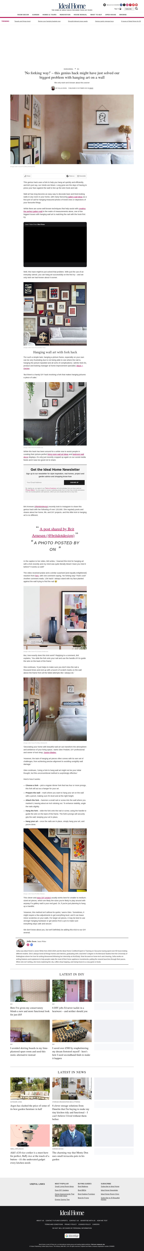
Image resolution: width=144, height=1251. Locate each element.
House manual (68, 68)
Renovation (65, 15)
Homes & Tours (49, 15)
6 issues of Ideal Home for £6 (131, 21)
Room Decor (23, 15)
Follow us (71, 176)
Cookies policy (84, 1224)
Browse (123, 15)
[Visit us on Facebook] (121, 5)
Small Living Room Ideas (64, 1186)
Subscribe (128, 9)
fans (37, 576)
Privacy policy (71, 1224)
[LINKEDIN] (32, 944)
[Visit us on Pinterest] (130, 5)
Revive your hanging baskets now (49, 21)
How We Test (102, 1220)
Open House (110, 15)
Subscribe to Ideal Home (110, 1186)
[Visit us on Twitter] (124, 5)
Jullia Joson (62, 88)
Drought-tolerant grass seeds (78, 21)
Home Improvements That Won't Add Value (64, 1195)
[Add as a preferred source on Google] (72, 1235)
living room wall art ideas (58, 454)
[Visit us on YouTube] (136, 5)
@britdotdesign (41, 507)
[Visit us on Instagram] (127, 5)
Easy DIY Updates (62, 1190)
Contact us (74, 1220)
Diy (78, 68)
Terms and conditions (54, 1224)
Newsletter (83, 176)
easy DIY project (44, 898)
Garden (35, 15)
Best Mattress (83, 1186)
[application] (55, 244)
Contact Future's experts (57, 1220)
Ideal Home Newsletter (109, 1190)
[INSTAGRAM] (28, 944)
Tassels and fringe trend (22, 21)
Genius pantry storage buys (104, 21)
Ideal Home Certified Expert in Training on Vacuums (82, 951)
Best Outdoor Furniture (86, 1194)
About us (40, 1220)
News (91, 88)
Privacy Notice (30, 490)
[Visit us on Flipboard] (133, 5)
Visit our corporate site (98, 1244)
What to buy (96, 15)
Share (28, 176)
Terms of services (51, 488)
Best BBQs (82, 1190)
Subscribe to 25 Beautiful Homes (110, 1198)
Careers (95, 1224)
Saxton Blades (50, 752)
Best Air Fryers (83, 1198)
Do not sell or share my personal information (72, 1228)
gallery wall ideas (75, 197)
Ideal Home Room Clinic (110, 1194)
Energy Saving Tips (62, 1199)
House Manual (80, 15)
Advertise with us (87, 1220)
